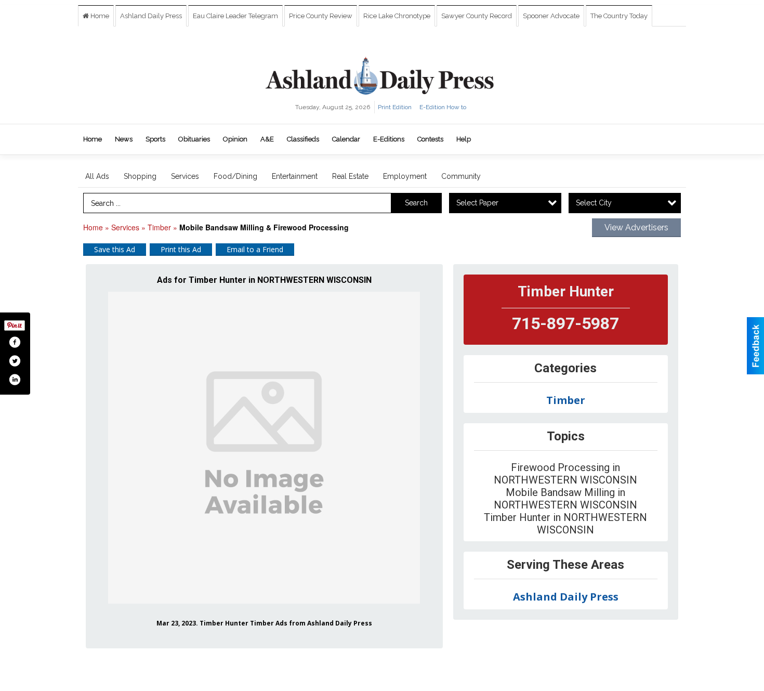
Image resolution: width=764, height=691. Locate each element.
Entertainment (295, 176)
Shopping (140, 176)
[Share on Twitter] (14, 361)
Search (416, 203)
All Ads (97, 176)
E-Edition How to (442, 107)
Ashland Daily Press (151, 16)
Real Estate (350, 176)
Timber (159, 227)
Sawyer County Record (476, 16)
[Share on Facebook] (14, 342)
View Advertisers (636, 227)
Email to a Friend (255, 249)
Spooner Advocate (551, 16)
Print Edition (395, 107)
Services (185, 176)
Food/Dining (235, 176)
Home (99, 16)
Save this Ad (114, 249)
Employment (405, 176)
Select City (594, 203)
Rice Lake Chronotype (396, 16)
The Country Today (619, 16)
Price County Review (320, 16)
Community (461, 176)
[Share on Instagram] (14, 379)
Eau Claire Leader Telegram (235, 16)
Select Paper (477, 203)
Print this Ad (181, 249)
